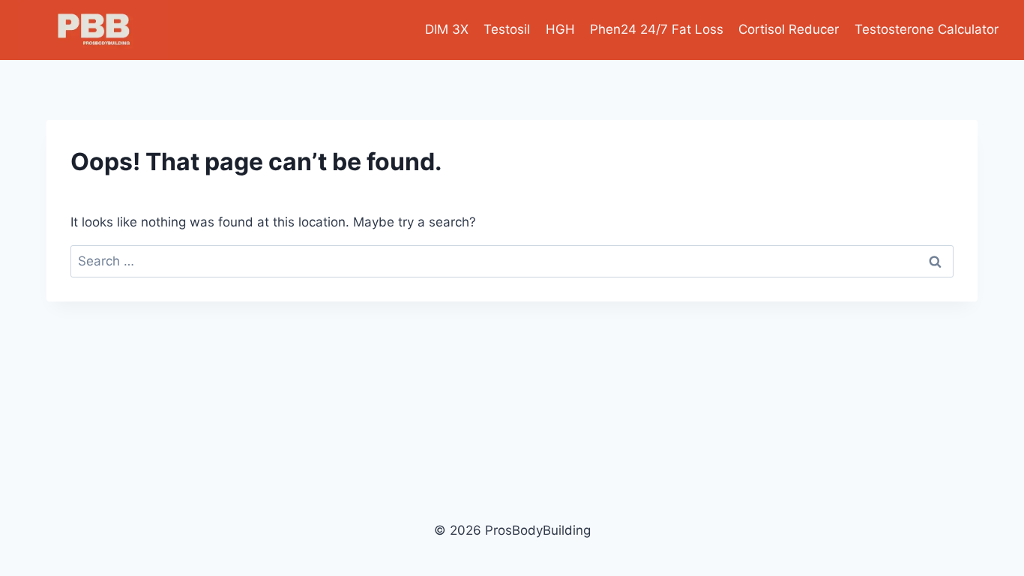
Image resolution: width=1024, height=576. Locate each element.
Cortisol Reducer (788, 29)
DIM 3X (447, 29)
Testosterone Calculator (927, 29)
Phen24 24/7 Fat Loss (656, 29)
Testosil (507, 29)
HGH (560, 29)
